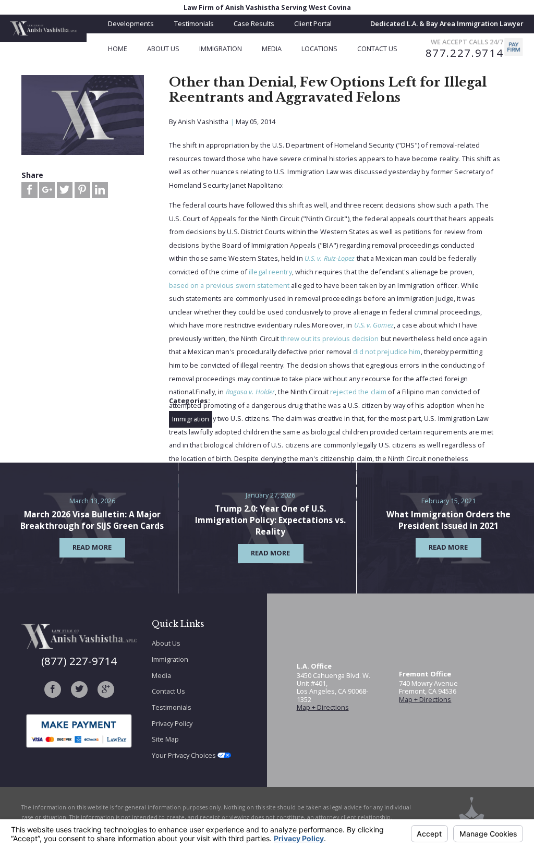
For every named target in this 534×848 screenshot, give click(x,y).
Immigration (190, 418)
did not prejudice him (386, 351)
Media (161, 675)
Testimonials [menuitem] (194, 23)
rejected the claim (358, 391)
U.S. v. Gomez (374, 325)
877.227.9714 (465, 52)
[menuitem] (127, 48)
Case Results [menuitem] (254, 23)
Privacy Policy (172, 723)
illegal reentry (270, 271)
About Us (166, 643)
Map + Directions (323, 707)
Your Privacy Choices (184, 755)
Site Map (165, 739)
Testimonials (171, 707)
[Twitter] (79, 689)
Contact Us (168, 691)
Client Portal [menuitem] (313, 23)
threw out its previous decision (330, 338)
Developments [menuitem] (131, 23)
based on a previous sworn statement (229, 285)
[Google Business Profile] (106, 689)
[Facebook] (52, 689)
